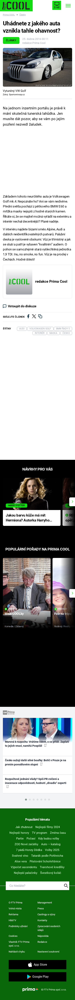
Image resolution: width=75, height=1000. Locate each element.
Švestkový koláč (50, 873)
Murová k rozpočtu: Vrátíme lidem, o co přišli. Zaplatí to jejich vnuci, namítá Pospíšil (37, 743)
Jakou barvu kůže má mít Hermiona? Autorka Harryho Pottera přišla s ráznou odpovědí (27, 518)
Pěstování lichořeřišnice (45, 861)
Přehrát (13, 609)
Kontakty (42, 920)
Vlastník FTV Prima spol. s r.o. (19, 943)
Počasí (31, 838)
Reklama (13, 914)
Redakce (42, 941)
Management (45, 902)
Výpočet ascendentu (24, 867)
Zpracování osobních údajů (49, 928)
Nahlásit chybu (17, 951)
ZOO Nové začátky (26, 844)
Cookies (13, 936)
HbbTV (12, 920)
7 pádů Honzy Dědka (29, 850)
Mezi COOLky (14, 614)
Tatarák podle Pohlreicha (47, 855)
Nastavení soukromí (48, 951)
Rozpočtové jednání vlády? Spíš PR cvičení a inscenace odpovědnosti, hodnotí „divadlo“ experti (35, 781)
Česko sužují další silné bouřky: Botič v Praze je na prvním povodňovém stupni (35, 762)
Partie (20, 838)
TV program (39, 833)
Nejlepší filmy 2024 (47, 827)
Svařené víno (20, 855)
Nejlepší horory (19, 833)
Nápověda (43, 936)
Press (41, 908)
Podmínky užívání (18, 926)
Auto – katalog (50, 844)
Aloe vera (21, 861)
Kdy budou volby (48, 838)
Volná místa (15, 908)
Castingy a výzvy (46, 914)
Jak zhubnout (23, 827)
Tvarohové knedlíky (52, 867)
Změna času (58, 833)
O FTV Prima (15, 902)
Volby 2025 (52, 850)
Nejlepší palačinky (25, 873)
